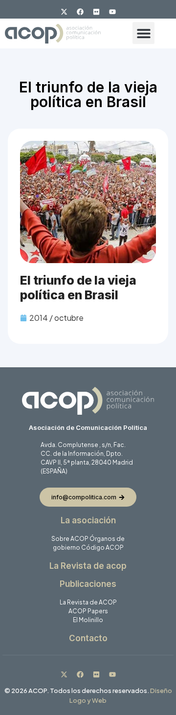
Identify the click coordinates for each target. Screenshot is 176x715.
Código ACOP (102, 547)
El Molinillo (88, 620)
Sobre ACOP (69, 538)
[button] (143, 33)
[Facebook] (80, 12)
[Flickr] (96, 12)
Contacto (88, 638)
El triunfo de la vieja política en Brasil (78, 287)
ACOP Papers (88, 611)
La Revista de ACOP (88, 602)
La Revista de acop (88, 566)
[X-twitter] (64, 12)
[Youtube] (112, 12)
